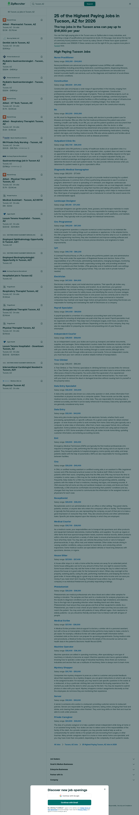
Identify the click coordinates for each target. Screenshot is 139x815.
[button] (69, 407)
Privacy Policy (82, 809)
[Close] (104, 789)
